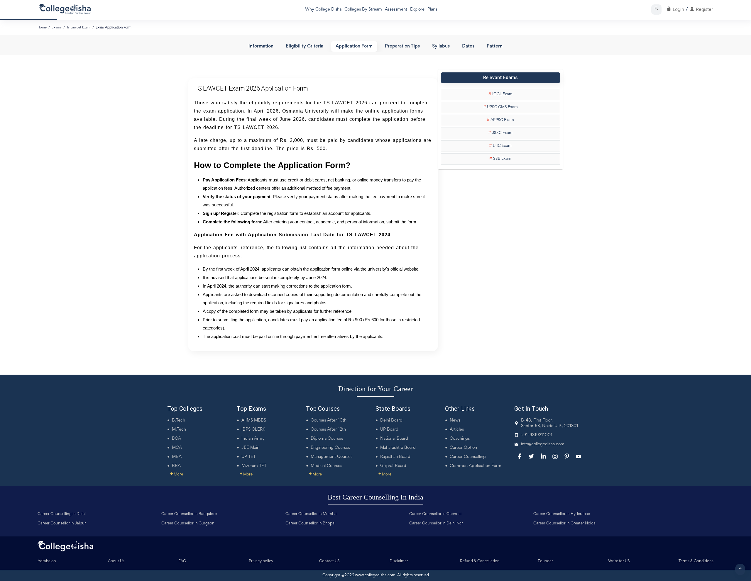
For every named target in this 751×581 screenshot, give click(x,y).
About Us (116, 561)
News (455, 420)
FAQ (182, 561)
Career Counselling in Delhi (62, 514)
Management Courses (331, 457)
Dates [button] (468, 46)
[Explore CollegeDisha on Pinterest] (566, 456)
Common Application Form (475, 466)
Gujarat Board (393, 466)
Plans (432, 9)
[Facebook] (519, 456)
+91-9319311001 (536, 435)
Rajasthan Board (395, 457)
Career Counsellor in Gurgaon (187, 523)
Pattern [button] (495, 46)
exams (57, 27)
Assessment (396, 9)
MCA (177, 448)
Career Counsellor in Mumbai (311, 514)
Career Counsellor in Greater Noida (564, 523)
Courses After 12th (328, 429)
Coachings (460, 439)
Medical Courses (326, 466)
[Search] (656, 9)
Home (42, 27)
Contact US (329, 561)
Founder (545, 561)
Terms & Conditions (696, 561)
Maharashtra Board (398, 448)
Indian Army (253, 439)
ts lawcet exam (79, 27)
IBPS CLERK (253, 429)
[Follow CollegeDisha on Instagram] (555, 456)
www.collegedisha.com (375, 575)
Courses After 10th (328, 420)
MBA (177, 457)
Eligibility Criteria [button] (304, 46)
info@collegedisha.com (542, 444)
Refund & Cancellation (480, 561)
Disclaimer (399, 561)
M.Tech (179, 429)
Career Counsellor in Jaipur (62, 523)
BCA (176, 439)
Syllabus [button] (441, 46)
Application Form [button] (354, 46)
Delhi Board (391, 420)
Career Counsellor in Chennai (435, 514)
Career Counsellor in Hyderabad (561, 514)
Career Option (463, 448)
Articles (457, 429)
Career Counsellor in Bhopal (310, 523)
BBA (176, 466)
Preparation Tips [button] (402, 46)
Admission (47, 561)
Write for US (619, 561)
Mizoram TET (253, 466)
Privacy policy (261, 561)
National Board (394, 439)
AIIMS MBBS (253, 420)
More (176, 474)
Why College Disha (323, 9)
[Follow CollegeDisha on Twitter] (531, 456)
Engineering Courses (330, 448)
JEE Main (250, 448)
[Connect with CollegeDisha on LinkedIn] (543, 456)
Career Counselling (468, 457)
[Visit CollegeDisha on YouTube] (578, 456)
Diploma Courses (327, 439)
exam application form (113, 27)
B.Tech (178, 420)
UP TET (248, 457)
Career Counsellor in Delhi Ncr (436, 523)
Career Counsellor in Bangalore (189, 514)
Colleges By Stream (363, 9)
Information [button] (260, 46)
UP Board (389, 429)
